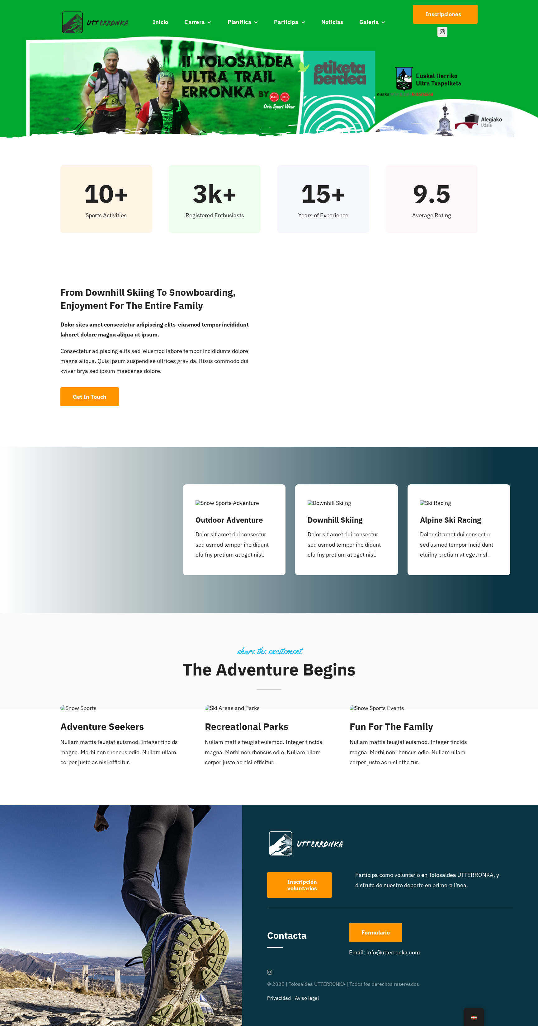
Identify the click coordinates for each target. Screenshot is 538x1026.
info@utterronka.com (393, 952)
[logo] (95, 12)
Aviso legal (307, 998)
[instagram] (442, 32)
